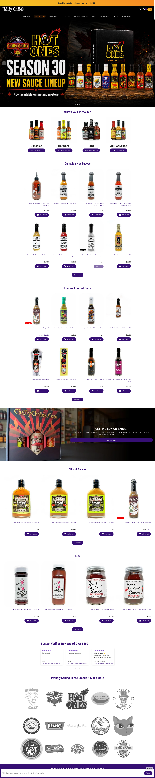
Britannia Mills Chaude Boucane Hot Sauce (92, 235)
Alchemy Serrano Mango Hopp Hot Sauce (38, 308)
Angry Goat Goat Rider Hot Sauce (93, 307)
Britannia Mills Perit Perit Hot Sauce (65, 182)
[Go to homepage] (12, 11)
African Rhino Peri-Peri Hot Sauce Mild (101, 502)
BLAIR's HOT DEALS (81, 16)
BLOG (116, 16)
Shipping (91, 752)
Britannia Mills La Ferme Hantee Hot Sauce (64, 235)
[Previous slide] (4, 53)
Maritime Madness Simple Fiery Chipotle (39, 183)
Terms (94, 755)
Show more (77, 379)
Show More (77, 254)
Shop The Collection (36, 129)
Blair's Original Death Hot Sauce (66, 359)
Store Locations (79, 752)
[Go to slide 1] (75, 83)
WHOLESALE (126, 16)
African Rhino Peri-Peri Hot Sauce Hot (64, 502)
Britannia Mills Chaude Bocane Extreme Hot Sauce (94, 183)
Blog (60, 755)
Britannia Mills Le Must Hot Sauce (38, 234)
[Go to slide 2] (77, 83)
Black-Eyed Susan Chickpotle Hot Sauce (120, 308)
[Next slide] (151, 53)
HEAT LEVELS (104, 16)
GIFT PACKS (53, 16)
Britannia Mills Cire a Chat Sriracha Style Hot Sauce (120, 183)
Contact (66, 752)
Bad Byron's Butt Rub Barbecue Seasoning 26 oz (60, 588)
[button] (76, 647)
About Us (56, 752)
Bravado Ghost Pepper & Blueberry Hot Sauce (118, 360)
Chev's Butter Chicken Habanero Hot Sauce (119, 235)
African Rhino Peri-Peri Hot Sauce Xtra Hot (25, 502)
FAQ (100, 752)
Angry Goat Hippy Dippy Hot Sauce (65, 307)
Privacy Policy (83, 755)
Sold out (98, 246)
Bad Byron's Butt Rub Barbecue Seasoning (25, 588)
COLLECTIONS (40, 16)
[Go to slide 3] (79, 83)
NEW (94, 16)
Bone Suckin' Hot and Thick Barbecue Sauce (137, 588)
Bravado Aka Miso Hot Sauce (94, 359)
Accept (148, 773)
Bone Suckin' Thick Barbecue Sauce (102, 588)
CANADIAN (26, 16)
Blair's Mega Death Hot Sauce (39, 359)
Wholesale (70, 755)
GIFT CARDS (65, 16)
